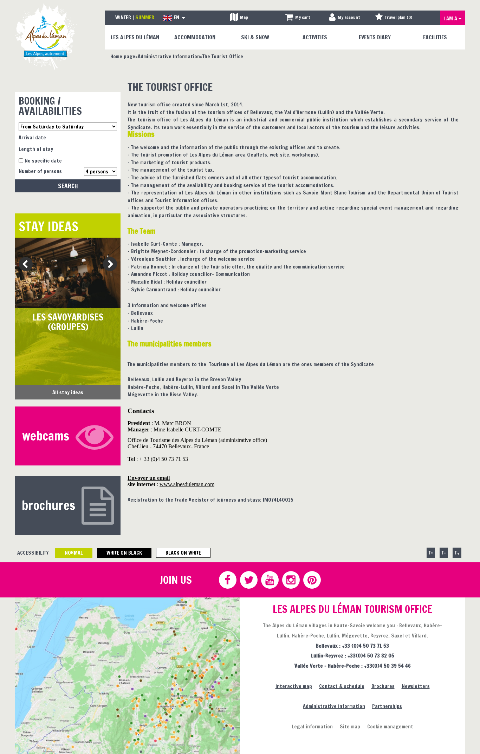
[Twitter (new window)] (248, 579)
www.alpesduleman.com (187, 484)
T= (431, 552)
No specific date (43, 160)
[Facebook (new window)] (227, 579)
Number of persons (40, 171)
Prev (23, 264)
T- (444, 552)
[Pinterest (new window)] (312, 579)
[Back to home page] (46, 36)
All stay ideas (67, 392)
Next (107, 264)
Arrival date (32, 137)
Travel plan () (398, 17)
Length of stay (36, 149)
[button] (297, 18)
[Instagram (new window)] (291, 579)
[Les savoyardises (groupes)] (68, 273)
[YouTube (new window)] (269, 579)
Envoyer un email (149, 478)
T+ (457, 552)
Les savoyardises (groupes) (67, 322)
